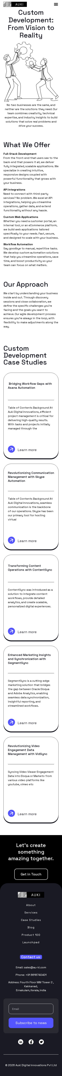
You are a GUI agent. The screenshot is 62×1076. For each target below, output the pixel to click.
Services (31, 912)
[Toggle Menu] (56, 4)
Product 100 (31, 935)
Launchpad (31, 942)
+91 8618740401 (35, 975)
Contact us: (31, 957)
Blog (31, 927)
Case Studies (31, 920)
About (31, 905)
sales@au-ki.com (35, 967)
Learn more (27, 450)
